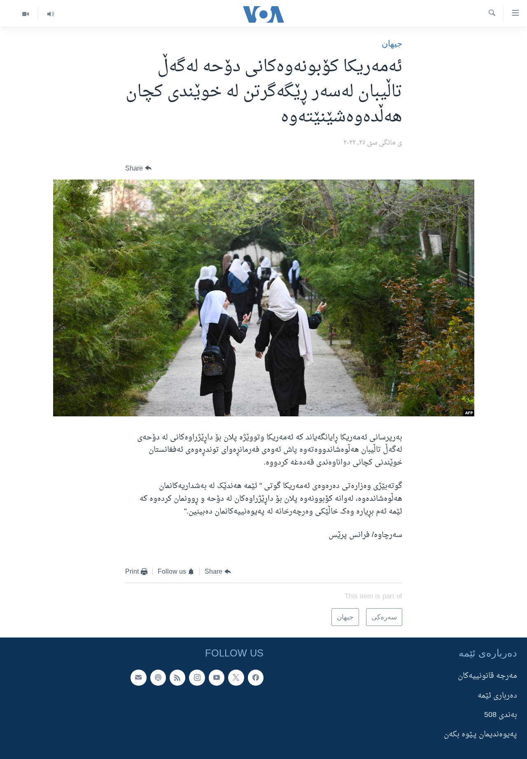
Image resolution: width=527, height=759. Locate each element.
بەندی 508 (500, 715)
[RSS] (177, 677)
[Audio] (50, 14)
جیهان (392, 43)
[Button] (138, 168)
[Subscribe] (138, 677)
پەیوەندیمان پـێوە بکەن (480, 734)
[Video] (25, 14)
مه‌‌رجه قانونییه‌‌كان (487, 676)
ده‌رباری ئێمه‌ (497, 695)
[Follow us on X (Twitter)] (236, 677)
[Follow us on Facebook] (256, 677)
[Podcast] (158, 677)
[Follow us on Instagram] (197, 677)
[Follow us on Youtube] (216, 677)
